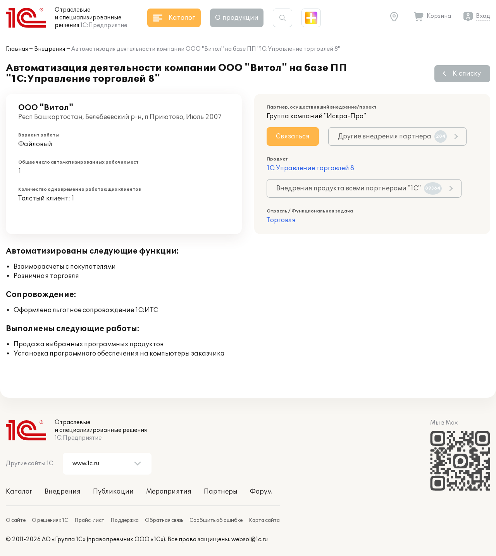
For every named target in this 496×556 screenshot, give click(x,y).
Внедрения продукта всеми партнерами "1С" (358, 188)
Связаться (293, 136)
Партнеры (221, 492)
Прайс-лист (89, 520)
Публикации (113, 492)
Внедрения (49, 49)
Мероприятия (168, 492)
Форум (261, 492)
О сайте (16, 520)
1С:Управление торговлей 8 (310, 168)
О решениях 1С (50, 520)
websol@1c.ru (249, 539)
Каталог (19, 492)
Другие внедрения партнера (392, 136)
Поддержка (124, 520)
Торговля (281, 220)
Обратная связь (164, 520)
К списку (467, 74)
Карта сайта (264, 520)
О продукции (236, 18)
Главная (17, 49)
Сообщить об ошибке (216, 520)
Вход (483, 16)
